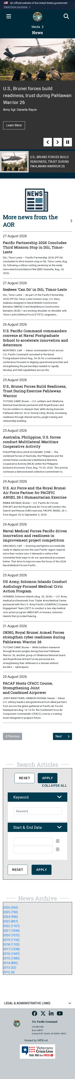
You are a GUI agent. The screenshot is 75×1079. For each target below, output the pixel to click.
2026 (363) (10, 907)
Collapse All (54, 785)
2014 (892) (10, 963)
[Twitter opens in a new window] (43, 1014)
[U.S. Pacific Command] (17, 1023)
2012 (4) (8, 972)
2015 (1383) (11, 958)
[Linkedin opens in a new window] (51, 1014)
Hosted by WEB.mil (36, 1040)
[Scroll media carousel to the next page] (57, 142)
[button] (18, 7)
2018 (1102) (11, 944)
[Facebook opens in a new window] (34, 1014)
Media (36, 27)
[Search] (66, 17)
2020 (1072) (11, 935)
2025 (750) (10, 912)
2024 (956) (10, 917)
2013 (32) (9, 967)
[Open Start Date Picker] (58, 840)
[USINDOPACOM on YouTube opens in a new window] (60, 1014)
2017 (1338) (11, 949)
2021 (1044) (11, 930)
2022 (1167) (11, 926)
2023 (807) (10, 921)
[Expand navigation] (8, 17)
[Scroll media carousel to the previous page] (47, 142)
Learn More (14, 125)
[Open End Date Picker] (58, 849)
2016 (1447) (11, 954)
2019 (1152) (11, 940)
